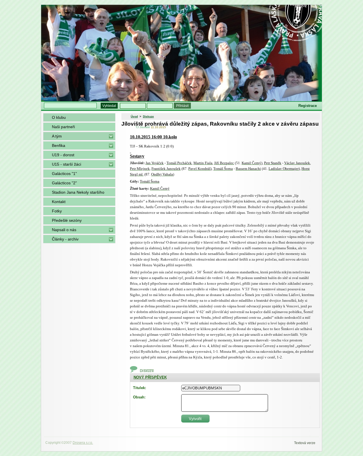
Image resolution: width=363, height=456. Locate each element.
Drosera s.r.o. (83, 443)
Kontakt (59, 201)
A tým (57, 136)
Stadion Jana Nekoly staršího (78, 192)
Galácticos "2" (64, 183)
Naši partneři (63, 126)
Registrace (307, 106)
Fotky (57, 211)
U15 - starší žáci (66, 164)
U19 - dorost (63, 155)
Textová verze (304, 443)
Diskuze (148, 116)
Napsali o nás (64, 229)
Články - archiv (65, 239)
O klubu (59, 117)
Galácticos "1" (64, 173)
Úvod (134, 116)
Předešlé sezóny (67, 220)
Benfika (58, 145)
